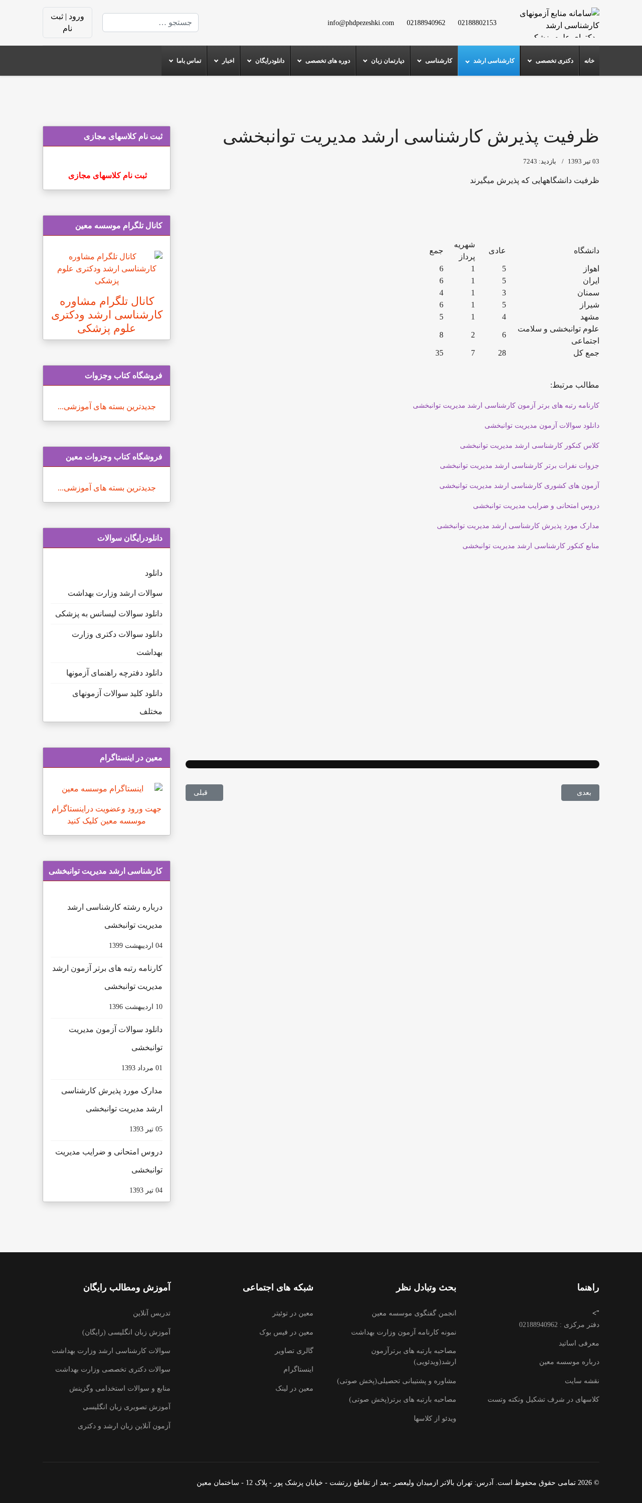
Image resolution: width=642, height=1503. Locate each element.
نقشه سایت (582, 1381)
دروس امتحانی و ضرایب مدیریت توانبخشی (536, 506)
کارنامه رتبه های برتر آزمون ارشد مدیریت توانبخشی (107, 987)
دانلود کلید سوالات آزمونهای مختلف (117, 702)
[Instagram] (263, 28)
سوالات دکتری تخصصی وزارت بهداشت (113, 1369)
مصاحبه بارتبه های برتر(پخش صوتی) (402, 1399)
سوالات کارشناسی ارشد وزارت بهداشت (111, 1351)
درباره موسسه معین (569, 1362)
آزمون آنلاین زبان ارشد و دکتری (124, 1426)
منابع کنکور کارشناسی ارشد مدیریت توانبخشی (530, 546)
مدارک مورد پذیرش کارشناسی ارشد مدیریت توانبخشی (518, 526)
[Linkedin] (247, 16)
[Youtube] (263, 16)
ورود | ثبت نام (67, 22)
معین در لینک (294, 1388)
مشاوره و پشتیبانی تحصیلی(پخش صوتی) (396, 1381)
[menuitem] (589, 61)
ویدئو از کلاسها (435, 1418)
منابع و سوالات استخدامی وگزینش (120, 1388)
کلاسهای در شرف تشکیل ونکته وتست (543, 1399)
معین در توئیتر (292, 1313)
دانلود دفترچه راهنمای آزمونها (114, 673)
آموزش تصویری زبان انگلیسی (127, 1407)
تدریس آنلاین (152, 1313)
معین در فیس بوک (286, 1332)
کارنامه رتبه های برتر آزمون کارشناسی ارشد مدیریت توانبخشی (506, 405)
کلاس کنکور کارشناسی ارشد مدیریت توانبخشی (529, 445)
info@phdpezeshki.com (361, 23)
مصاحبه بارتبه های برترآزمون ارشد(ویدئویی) (413, 1356)
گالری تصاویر (294, 1351)
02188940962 (426, 23)
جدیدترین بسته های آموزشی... (107, 406)
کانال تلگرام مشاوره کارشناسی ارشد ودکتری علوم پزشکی (107, 315)
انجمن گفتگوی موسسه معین (414, 1313)
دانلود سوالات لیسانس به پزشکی (109, 613)
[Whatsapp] (247, 28)
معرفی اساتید (579, 1343)
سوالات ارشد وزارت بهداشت (115, 593)
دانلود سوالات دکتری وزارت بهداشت (117, 643)
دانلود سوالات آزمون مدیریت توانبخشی (542, 425)
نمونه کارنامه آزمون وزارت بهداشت (403, 1332)
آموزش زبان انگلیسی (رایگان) (126, 1332)
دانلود (154, 573)
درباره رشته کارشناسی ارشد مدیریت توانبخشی (115, 926)
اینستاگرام (298, 1369)
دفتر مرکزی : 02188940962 (559, 1324)
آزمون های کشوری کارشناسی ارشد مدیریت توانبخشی (519, 485)
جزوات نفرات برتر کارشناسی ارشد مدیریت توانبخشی (519, 465)
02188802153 (477, 23)
